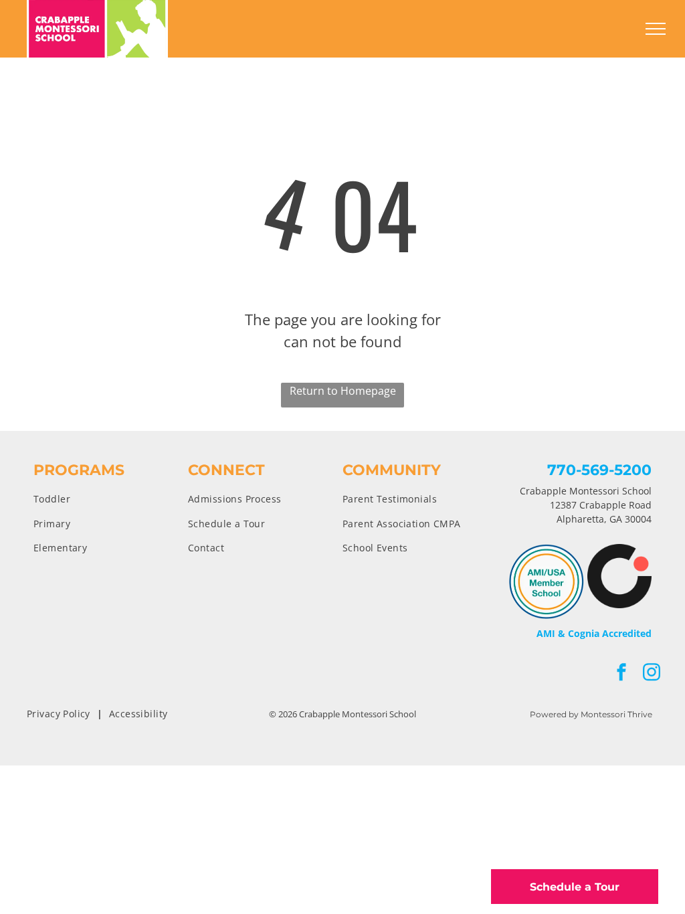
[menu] (655, 28)
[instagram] (651, 673)
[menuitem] (110, 498)
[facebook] (621, 673)
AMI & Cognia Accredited (594, 633)
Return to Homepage (343, 390)
